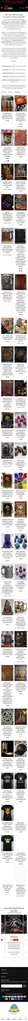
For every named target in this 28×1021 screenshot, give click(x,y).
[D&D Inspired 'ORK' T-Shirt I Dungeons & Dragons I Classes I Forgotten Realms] (7, 843)
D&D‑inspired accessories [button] (19, 22)
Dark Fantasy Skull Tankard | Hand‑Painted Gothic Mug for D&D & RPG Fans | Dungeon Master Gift (20, 654)
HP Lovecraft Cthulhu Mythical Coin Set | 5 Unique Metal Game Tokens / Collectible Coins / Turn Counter (21, 217)
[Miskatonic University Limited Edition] (7, 673)
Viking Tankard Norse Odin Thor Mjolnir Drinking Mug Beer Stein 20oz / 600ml (7, 249)
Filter (4, 92)
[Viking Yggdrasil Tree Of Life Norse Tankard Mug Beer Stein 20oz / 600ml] (7, 639)
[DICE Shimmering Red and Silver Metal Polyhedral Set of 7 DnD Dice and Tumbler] (20, 420)
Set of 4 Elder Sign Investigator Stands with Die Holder (7, 337)
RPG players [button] (6, 69)
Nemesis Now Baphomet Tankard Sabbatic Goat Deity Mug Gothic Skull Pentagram (7, 295)
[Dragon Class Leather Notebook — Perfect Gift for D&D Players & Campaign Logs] (20, 138)
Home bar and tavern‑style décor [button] (11, 80)
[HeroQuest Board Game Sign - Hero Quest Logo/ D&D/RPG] (7, 875)
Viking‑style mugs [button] (6, 41)
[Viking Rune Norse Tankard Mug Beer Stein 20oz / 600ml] (7, 450)
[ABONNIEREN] (24, 986)
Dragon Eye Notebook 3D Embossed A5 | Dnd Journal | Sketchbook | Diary (20, 368)
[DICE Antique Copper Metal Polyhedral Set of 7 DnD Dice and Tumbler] (20, 572)
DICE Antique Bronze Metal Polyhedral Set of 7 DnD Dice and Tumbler (20, 464)
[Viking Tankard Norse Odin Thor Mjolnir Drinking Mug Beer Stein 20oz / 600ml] (7, 236)
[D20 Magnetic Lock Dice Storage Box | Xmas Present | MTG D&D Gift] (20, 326)
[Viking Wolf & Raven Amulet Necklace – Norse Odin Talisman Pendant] (20, 717)
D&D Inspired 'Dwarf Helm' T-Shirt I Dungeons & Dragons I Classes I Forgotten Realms (7, 826)
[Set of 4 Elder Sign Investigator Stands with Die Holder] (7, 326)
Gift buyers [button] (6, 76)
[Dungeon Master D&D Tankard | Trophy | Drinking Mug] (7, 172)
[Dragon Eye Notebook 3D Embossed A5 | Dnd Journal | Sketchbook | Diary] (20, 354)
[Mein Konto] (23, 7)
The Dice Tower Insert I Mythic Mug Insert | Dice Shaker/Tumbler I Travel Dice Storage (7, 762)
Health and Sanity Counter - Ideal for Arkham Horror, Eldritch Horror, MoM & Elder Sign (20, 185)
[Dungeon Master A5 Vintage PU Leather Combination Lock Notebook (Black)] (7, 509)
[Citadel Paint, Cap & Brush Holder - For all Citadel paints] (20, 481)
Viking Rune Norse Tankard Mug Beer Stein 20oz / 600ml (7, 462)
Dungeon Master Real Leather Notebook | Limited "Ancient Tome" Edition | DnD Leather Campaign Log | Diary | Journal (7, 369)
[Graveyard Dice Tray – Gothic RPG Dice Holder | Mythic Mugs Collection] (7, 607)
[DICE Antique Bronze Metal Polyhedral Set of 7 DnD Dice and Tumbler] (20, 450)
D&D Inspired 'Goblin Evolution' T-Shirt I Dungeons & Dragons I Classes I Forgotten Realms (20, 826)
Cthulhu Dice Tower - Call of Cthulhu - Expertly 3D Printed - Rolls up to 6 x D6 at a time (7, 555)
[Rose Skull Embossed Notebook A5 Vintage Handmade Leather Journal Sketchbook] (20, 509)
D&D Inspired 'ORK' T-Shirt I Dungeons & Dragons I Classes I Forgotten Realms (7, 856)
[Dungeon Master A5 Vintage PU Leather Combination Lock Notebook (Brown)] (7, 481)
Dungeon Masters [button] (6, 66)
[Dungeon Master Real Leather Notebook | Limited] (7, 354)
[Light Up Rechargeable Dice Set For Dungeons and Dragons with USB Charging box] (20, 388)
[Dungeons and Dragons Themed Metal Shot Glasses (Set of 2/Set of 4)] (7, 103)
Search (14, 1019)
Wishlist (20, 1019)
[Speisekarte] (2, 7)
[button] (25, 7)
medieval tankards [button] (17, 40)
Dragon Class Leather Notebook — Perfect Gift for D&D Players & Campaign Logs (21, 151)
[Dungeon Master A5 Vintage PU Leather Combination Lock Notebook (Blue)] (7, 420)
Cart (26, 1019)
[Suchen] (20, 7)
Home (2, 1019)
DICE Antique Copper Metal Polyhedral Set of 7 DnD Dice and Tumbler (20, 585)
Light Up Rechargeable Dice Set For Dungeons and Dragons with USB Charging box (20, 402)
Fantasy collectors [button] (8, 73)
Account (8, 1019)
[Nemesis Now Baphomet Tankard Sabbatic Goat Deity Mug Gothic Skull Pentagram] (7, 282)
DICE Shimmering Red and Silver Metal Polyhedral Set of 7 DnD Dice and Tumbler (20, 434)
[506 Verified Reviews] (14, 1015)
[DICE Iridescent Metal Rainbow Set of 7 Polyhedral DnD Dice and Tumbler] (20, 541)
